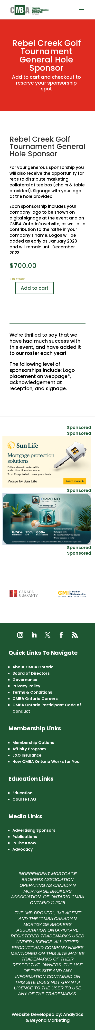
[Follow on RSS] (75, 635)
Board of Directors (31, 673)
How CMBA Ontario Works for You (45, 761)
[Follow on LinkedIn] (34, 635)
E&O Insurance (26, 755)
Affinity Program (29, 749)
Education (22, 793)
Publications (24, 836)
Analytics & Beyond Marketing (55, 1017)
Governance (24, 679)
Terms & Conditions (32, 692)
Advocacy (22, 849)
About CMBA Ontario (33, 667)
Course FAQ (24, 799)
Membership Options (33, 742)
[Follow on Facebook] (61, 635)
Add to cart (34, 288)
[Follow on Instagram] (20, 635)
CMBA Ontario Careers (35, 698)
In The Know (24, 843)
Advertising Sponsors (33, 830)
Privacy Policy (26, 686)
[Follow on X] (47, 635)
